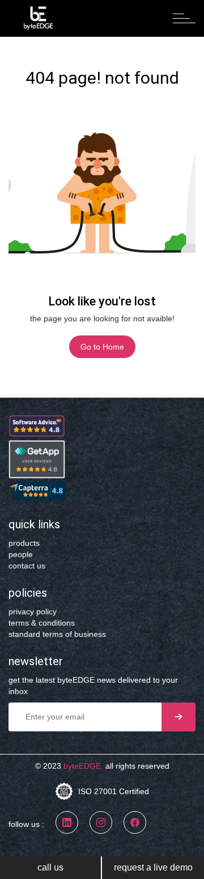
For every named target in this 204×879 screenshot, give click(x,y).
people (20, 554)
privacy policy (32, 611)
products (24, 543)
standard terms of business (57, 634)
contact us (26, 565)
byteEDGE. (83, 765)
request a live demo (153, 867)
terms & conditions (41, 622)
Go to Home (102, 346)
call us (50, 867)
